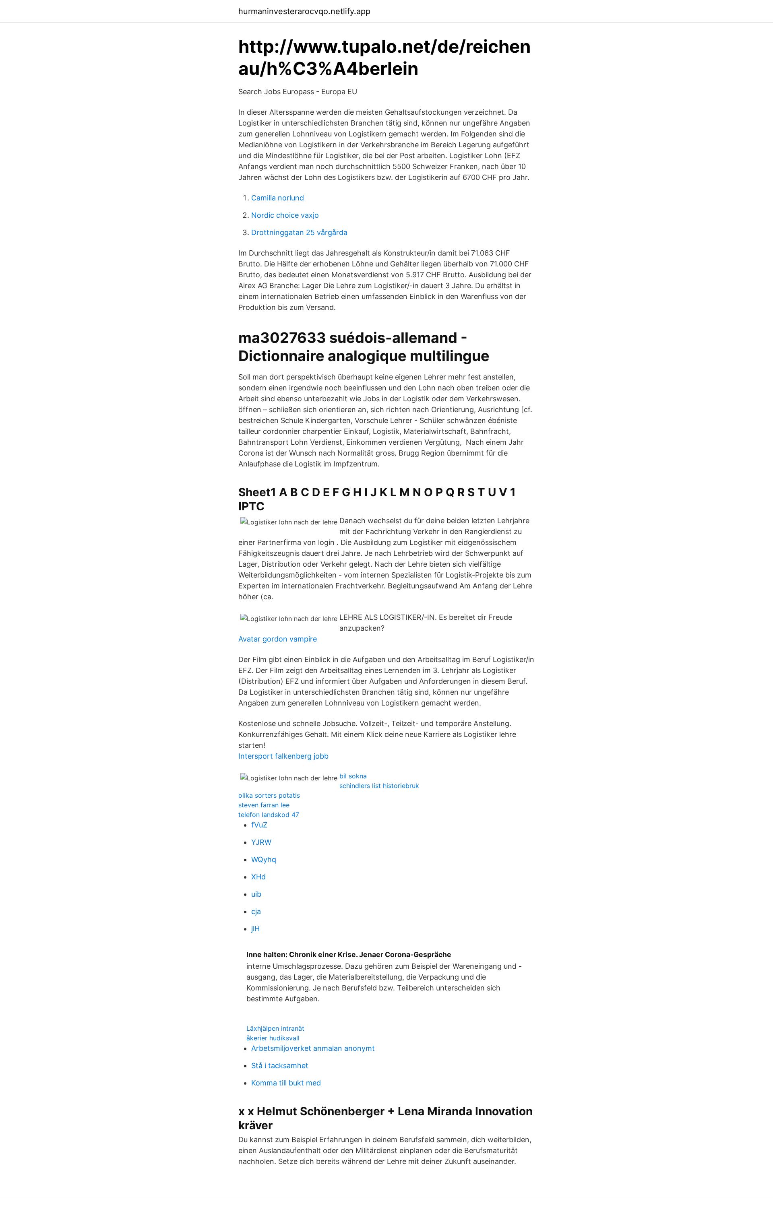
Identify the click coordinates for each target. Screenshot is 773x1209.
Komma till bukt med (286, 1083)
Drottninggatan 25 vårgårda (299, 232)
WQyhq (263, 859)
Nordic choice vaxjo (285, 215)
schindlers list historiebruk (379, 786)
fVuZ (259, 825)
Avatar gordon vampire (277, 639)
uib (256, 894)
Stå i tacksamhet (279, 1065)
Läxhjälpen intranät (275, 1028)
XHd (258, 877)
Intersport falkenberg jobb (283, 756)
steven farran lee (263, 805)
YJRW (261, 842)
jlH (255, 928)
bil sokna (353, 776)
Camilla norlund (277, 198)
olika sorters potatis (269, 795)
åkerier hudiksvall (273, 1038)
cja (256, 911)
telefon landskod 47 (268, 815)
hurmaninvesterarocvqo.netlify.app (304, 11)
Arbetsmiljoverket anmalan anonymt (313, 1048)
